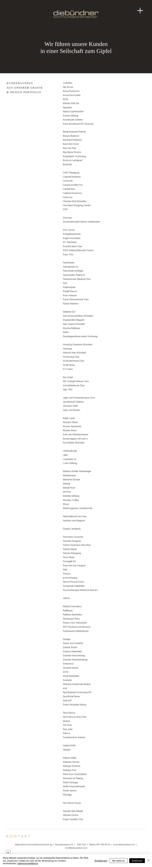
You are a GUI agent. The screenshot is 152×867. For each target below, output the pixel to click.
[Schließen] (148, 860)
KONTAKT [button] (18, 836)
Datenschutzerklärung (28, 863)
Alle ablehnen (118, 860)
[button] (140, 10)
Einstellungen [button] (101, 860)
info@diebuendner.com (76, 848)
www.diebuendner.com (124, 845)
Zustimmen (137, 860)
